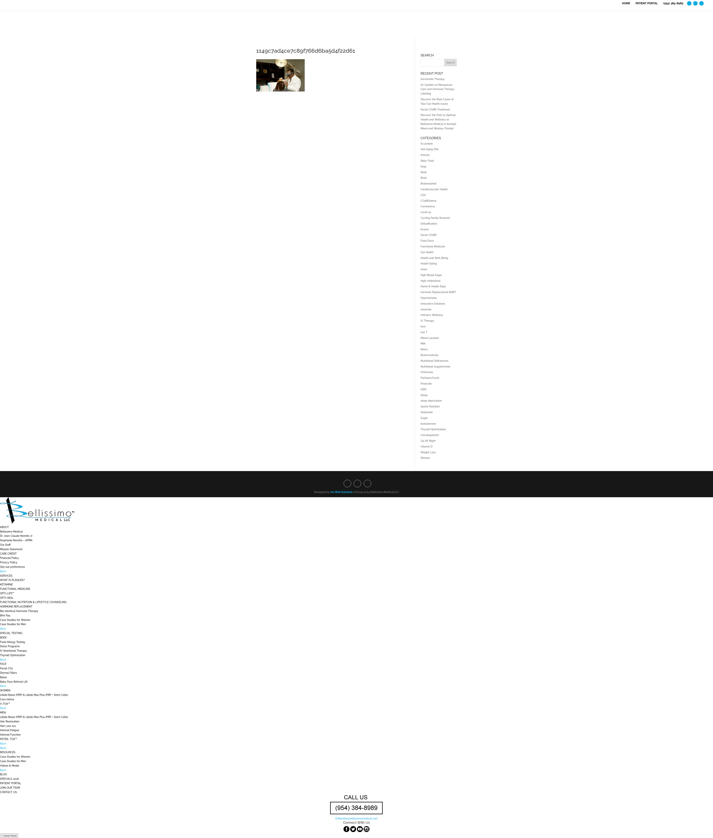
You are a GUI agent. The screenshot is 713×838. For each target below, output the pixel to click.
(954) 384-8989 (673, 3)
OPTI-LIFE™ (7, 593)
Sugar (424, 417)
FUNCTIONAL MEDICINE (15, 588)
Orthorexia (427, 372)
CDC (423, 195)
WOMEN (5, 690)
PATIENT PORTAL (647, 3)
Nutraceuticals (429, 355)
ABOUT (4, 527)
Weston (425, 457)
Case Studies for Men (13, 624)
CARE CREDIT (8, 553)
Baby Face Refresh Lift (13, 681)
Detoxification (429, 223)
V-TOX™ (5, 703)
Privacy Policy (8, 562)
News (424, 349)
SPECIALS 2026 (9, 778)
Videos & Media (9, 765)
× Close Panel (9, 835)
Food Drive (427, 240)
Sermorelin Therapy (433, 79)
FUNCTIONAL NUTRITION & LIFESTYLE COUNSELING (33, 602)
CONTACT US (8, 792)
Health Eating (429, 263)
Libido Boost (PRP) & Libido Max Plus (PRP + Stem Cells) (34, 694)
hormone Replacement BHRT (438, 292)
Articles (425, 154)
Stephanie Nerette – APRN (16, 540)
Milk (423, 343)
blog (423, 166)
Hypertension (429, 297)
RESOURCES (7, 752)
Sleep (424, 395)
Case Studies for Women (15, 619)
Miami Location (430, 337)
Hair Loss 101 (8, 725)
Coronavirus (428, 206)
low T (424, 332)
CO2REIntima (428, 200)
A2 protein (427, 143)
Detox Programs (10, 646)
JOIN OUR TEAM (10, 787)
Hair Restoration (9, 721)
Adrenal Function (10, 734)
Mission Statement (11, 549)
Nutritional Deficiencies (434, 360)
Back (3, 571)
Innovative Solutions (433, 303)
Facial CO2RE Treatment (435, 109)
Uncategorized (430, 435)
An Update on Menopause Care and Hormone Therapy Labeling (438, 89)
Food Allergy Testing (12, 642)
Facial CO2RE (429, 234)
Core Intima (7, 699)
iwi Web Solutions (342, 492)
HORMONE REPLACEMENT (16, 606)
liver (423, 326)
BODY (3, 637)
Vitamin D (426, 446)
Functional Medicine (433, 246)
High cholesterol (430, 280)
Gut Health (427, 252)
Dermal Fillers (8, 672)
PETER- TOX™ (8, 739)
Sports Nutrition (430, 406)
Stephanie (427, 412)
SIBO (424, 389)
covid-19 (426, 212)
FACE (3, 663)
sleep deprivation (431, 400)
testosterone (428, 423)
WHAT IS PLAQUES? (12, 580)
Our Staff (5, 544)
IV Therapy (427, 320)
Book (424, 172)
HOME (626, 3)
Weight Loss (428, 452)
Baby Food (427, 160)
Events (425, 229)
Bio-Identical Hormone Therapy (19, 611)
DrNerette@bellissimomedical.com (356, 818)
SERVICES (6, 575)
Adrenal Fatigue (9, 730)
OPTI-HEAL (7, 597)
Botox (3, 677)
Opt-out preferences (12, 566)
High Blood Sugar (431, 275)
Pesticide (426, 383)
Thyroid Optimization (433, 429)
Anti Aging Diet (430, 149)
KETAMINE (6, 584)
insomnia (426, 309)
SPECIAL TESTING (11, 633)
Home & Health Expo (433, 286)
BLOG (3, 774)
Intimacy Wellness (432, 314)
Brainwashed (428, 183)
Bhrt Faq (5, 615)
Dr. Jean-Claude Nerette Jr (16, 535)
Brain (424, 177)
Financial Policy (9, 557)
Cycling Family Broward (435, 217)
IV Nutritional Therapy (13, 650)
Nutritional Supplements (435, 366)
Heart (424, 269)
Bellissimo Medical (11, 531)
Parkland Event (430, 377)
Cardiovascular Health (434, 189)
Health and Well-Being (434, 258)
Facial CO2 (6, 668)
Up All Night (428, 440)
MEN (3, 712)
